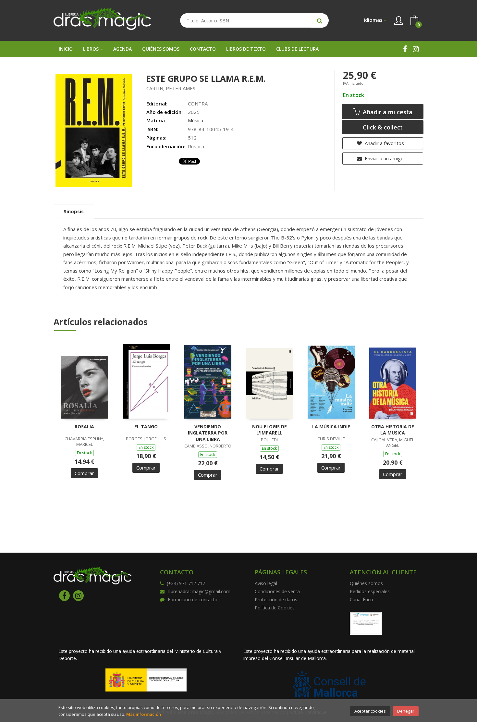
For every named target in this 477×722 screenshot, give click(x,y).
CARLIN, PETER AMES (170, 88)
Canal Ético (361, 599)
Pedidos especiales (370, 591)
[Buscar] (320, 20)
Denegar (405, 711)
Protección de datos (276, 599)
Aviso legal (266, 583)
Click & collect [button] (383, 127)
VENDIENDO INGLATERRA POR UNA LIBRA (207, 432)
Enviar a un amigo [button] (383, 158)
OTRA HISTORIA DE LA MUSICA (392, 429)
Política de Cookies (275, 608)
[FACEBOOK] (405, 48)
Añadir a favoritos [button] (383, 143)
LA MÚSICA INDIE (331, 426)
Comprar (84, 473)
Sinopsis (74, 211)
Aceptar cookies (370, 711)
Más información (143, 714)
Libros (91, 49)
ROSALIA (84, 426)
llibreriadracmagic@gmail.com (199, 591)
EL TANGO (146, 426)
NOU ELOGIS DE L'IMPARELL (269, 429)
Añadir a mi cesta (386, 112)
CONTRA (198, 103)
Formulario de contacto (192, 599)
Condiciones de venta (277, 591)
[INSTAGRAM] (415, 48)
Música (195, 120)
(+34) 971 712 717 (186, 583)
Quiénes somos (366, 583)
